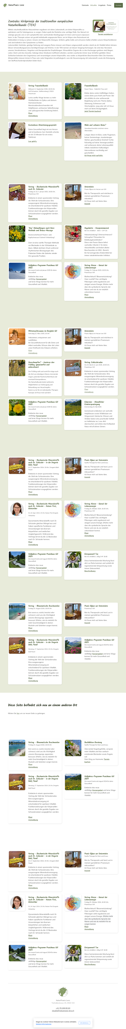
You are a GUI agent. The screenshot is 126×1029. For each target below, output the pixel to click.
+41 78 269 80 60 (63, 1008)
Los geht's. (32, 141)
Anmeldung (33, 116)
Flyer (30, 113)
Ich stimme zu (84, 1023)
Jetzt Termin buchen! (92, 111)
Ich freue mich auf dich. (93, 155)
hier (18, 713)
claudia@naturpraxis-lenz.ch (63, 1011)
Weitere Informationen (43, 1024)
